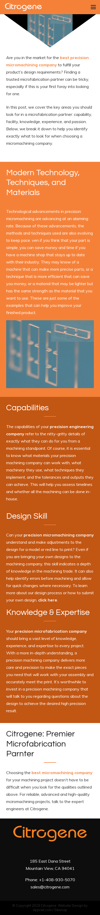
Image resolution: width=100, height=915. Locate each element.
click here (47, 600)
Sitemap (60, 910)
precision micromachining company (59, 534)
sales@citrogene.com (50, 886)
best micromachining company (62, 772)
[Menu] (93, 7)
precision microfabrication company (51, 631)
